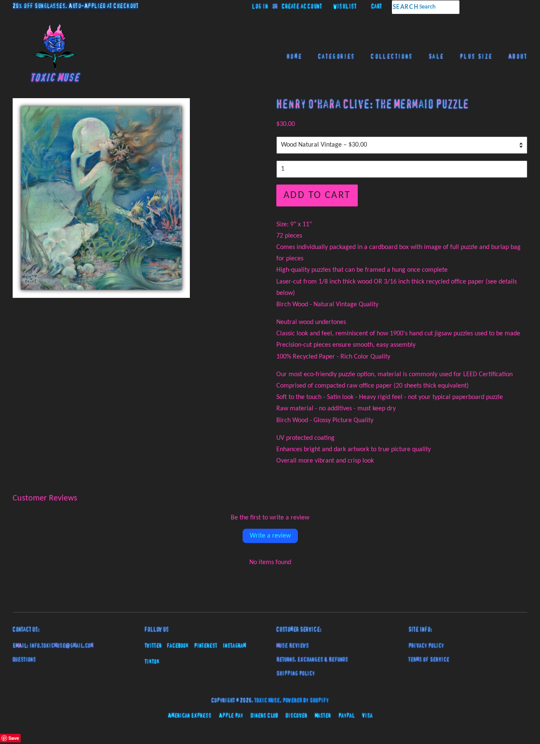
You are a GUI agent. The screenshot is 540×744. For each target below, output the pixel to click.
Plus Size (476, 57)
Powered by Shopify (306, 701)
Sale (436, 57)
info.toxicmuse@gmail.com (61, 646)
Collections (392, 57)
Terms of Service (428, 660)
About (517, 57)
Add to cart (317, 195)
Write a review (270, 536)
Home (294, 57)
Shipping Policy (295, 674)
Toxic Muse (267, 701)
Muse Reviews (292, 646)
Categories (336, 57)
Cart (376, 7)
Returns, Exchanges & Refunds (312, 660)
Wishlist (344, 7)
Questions (24, 660)
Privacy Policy (426, 646)
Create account (302, 7)
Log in (260, 7)
